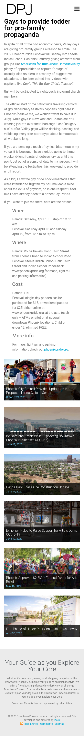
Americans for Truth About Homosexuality (50, 64)
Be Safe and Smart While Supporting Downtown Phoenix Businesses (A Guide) (40, 438)
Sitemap (59, 723)
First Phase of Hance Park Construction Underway (41, 629)
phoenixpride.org (56, 349)
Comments (46, 723)
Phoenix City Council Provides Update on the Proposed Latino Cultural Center (37, 391)
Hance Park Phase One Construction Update (37, 487)
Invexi (57, 720)
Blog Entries (31, 723)
